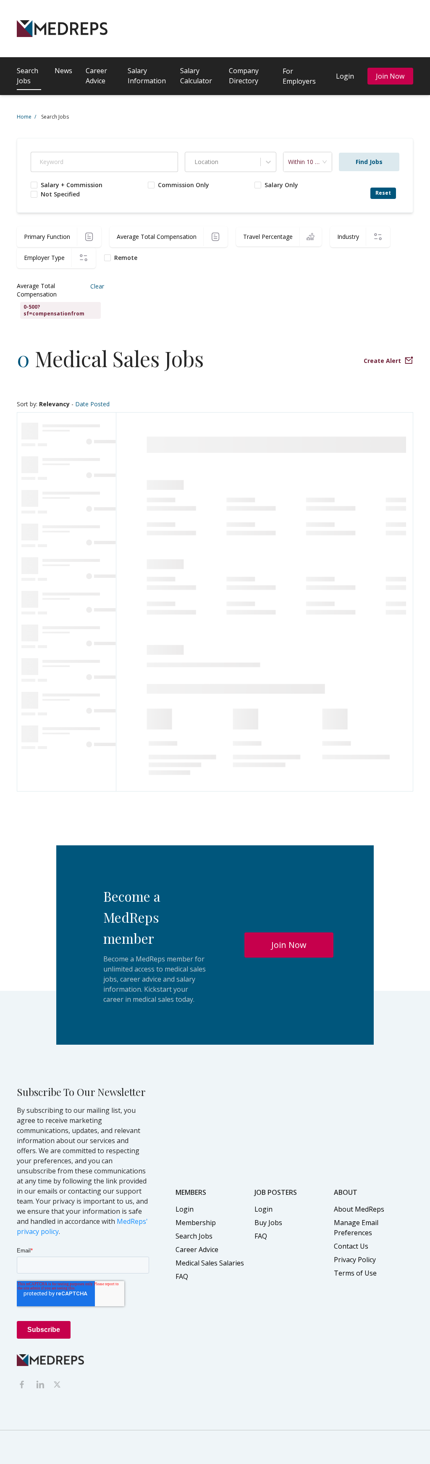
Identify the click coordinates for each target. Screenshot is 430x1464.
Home (26, 116)
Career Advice (96, 75)
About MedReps (359, 1209)
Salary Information (147, 75)
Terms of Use (355, 1273)
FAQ (182, 1276)
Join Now (390, 76)
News (63, 70)
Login (345, 76)
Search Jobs (27, 75)
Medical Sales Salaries (210, 1263)
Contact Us (351, 1246)
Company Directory (244, 75)
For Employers (299, 76)
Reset (383, 192)
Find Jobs (369, 162)
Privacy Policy (355, 1259)
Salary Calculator (196, 75)
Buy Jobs (268, 1222)
